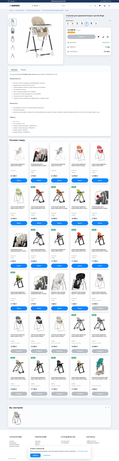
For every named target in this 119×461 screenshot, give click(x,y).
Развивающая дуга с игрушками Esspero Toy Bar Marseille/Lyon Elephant (18, 250)
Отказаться (46, 455)
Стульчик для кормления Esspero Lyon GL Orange (79, 165)
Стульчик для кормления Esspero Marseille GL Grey (99, 335)
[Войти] (95, 6)
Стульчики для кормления (33, 10)
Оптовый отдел (65, 441)
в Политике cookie (82, 451)
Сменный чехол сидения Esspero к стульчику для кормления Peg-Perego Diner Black (80, 293)
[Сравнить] (103, 37)
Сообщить (81, 36)
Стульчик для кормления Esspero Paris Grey (58, 165)
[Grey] (82, 24)
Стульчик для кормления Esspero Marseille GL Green (79, 207)
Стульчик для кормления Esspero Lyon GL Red (99, 165)
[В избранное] (98, 37)
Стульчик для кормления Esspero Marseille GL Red (38, 207)
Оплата (37, 444)
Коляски (11, 441)
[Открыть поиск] (90, 5)
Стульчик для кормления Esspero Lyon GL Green (18, 207)
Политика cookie (108, 458)
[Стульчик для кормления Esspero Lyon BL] (16, 418)
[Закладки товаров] (100, 6)
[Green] (68, 24)
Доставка (38, 441)
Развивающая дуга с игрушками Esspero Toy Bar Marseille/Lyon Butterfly (38, 165)
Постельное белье (14, 444)
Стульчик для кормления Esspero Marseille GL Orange (59, 207)
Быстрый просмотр (18, 147)
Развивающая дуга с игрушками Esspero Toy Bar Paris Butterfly (99, 207)
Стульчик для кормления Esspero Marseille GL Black (38, 250)
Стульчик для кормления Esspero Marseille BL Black (58, 378)
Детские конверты (14, 446)
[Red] (77, 24)
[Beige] (87, 24)
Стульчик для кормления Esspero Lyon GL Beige (58, 335)
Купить (19, 180)
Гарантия (37, 443)
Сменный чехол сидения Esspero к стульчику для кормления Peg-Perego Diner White (59, 293)
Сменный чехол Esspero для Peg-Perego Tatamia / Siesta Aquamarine (100, 378)
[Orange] (72, 24)
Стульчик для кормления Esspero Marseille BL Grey (38, 378)
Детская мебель (19, 10)
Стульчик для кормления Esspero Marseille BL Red (79, 250)
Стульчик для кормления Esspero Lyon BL (53, 10)
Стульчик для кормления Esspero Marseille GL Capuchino (79, 335)
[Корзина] (109, 6)
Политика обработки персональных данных (95, 458)
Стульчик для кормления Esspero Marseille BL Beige (79, 378)
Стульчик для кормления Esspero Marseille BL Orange (100, 250)
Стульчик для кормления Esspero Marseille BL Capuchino (58, 250)
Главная (11, 10)
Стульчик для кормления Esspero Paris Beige (18, 165)
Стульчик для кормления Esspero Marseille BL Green (18, 293)
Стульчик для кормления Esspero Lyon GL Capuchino (99, 293)
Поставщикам (64, 443)
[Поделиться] (108, 37)
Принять (35, 455)
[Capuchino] (96, 24)
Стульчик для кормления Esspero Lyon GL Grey (18, 335)
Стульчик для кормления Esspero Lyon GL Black (38, 335)
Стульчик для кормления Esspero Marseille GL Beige (18, 378)
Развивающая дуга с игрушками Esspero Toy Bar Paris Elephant (38, 293)
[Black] (91, 24)
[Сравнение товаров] (104, 6)
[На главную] (14, 5)
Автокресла (12, 443)
